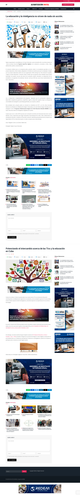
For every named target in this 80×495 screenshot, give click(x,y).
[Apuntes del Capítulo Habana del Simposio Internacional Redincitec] (44, 423)
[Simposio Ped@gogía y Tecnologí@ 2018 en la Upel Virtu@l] (44, 199)
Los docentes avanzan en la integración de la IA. (66, 48)
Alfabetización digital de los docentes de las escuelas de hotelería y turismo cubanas (27, 429)
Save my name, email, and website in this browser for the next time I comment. (24, 233)
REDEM (23, 479)
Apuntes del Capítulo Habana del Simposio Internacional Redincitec (45, 429)
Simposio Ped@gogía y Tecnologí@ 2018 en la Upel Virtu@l (43, 205)
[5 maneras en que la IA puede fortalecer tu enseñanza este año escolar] (57, 32)
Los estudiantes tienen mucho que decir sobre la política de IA (66, 26)
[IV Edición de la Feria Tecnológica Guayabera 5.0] (13, 409)
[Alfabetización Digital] (40, 4)
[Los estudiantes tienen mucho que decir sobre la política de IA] (57, 26)
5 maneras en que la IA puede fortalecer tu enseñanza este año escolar (67, 32)
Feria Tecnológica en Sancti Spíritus (27, 415)
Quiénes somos (21, 8)
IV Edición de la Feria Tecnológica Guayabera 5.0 (13, 415)
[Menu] (6, 4)
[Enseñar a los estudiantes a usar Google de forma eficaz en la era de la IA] (57, 43)
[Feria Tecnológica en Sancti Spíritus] (29, 409)
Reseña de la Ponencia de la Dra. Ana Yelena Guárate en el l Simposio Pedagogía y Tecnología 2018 (29, 191)
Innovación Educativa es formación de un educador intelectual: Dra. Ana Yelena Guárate (12, 206)
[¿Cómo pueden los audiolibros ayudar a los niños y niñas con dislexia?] (57, 37)
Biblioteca (34, 8)
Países (28, 8)
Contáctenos (63, 8)
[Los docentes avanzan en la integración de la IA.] (57, 49)
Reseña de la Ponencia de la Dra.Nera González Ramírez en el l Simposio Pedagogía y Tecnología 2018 (13, 191)
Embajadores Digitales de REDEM (52, 8)
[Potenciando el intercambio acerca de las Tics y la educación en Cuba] (29, 271)
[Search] (73, 1)
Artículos (41, 8)
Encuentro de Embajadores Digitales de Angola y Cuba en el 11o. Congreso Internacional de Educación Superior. (13, 430)
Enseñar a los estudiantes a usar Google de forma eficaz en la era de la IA (67, 43)
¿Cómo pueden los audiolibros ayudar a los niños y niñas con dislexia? (66, 37)
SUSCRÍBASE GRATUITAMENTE (68, 4)
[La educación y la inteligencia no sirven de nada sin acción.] (29, 36)
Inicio (15, 8)
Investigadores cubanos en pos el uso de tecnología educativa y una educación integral (44, 415)
